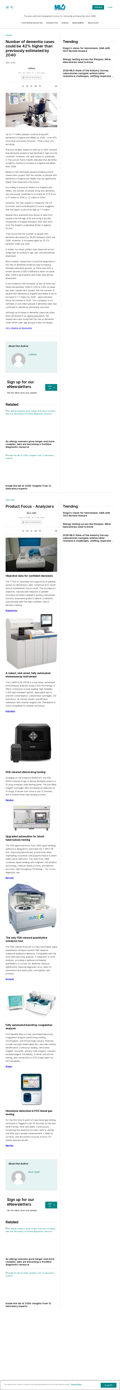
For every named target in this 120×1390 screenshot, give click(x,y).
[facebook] (23, 86)
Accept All (108, 1385)
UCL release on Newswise (19, 328)
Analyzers (10, 500)
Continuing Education (32, 23)
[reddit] (35, 86)
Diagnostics (52, 23)
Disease (65, 23)
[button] (7, 7)
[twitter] (31, 86)
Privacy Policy (76, 1384)
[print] (56, 86)
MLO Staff (31, 513)
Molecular (93, 23)
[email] (40, 86)
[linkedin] (27, 86)
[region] (60, 1385)
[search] (12, 7)
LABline (31, 68)
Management (78, 23)
